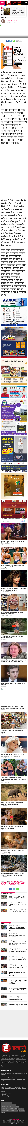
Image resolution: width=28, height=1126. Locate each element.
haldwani (20, 1108)
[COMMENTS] (20, 40)
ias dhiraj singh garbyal (8, 882)
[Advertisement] (14, 1023)
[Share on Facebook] (7, 40)
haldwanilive (21, 881)
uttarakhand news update (9, 886)
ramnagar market (6, 883)
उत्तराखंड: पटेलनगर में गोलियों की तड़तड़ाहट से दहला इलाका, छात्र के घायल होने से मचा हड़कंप (18, 904)
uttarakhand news (18, 883)
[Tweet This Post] (10, 40)
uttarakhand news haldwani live (11, 884)
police (3, 1112)
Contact (3, 1094)
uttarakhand (13, 1108)
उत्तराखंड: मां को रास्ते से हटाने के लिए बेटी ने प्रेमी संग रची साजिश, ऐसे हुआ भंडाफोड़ (17, 910)
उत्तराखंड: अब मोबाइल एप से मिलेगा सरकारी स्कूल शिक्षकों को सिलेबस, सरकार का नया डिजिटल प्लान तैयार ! (13, 1089)
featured (21, 1110)
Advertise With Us (6, 1093)
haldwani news (5, 1110)
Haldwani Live (15, 1119)
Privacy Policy (5, 1096)
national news (20, 882)
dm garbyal (13, 881)
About (3, 1091)
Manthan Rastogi (12, 20)
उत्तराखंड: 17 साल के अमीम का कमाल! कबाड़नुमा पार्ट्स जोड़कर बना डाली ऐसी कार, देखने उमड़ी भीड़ (17, 897)
